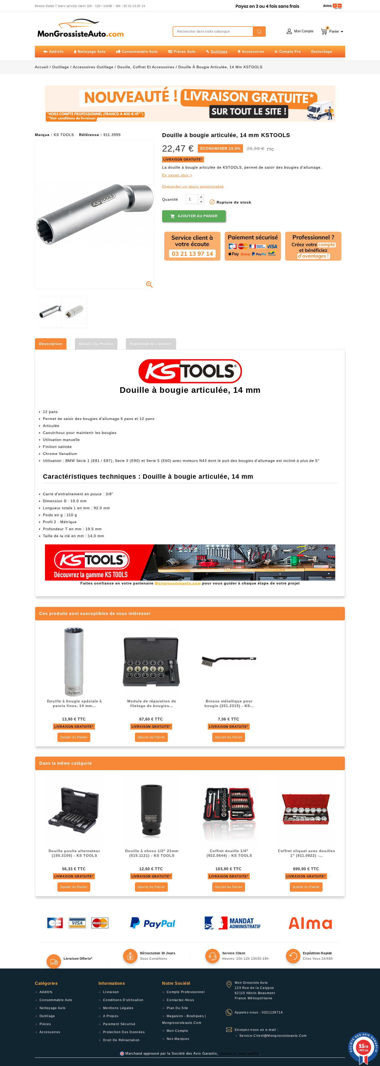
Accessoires (50, 1032)
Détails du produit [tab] (96, 344)
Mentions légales (118, 1008)
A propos (110, 1016)
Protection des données (124, 1032)
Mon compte (177, 1031)
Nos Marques (178, 1039)
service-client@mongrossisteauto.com (273, 1036)
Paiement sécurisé (119, 1024)
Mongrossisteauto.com (178, 583)
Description (50, 344)
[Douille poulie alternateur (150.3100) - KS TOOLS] (74, 811)
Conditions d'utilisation (123, 1000)
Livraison (111, 992)
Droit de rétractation (121, 1040)
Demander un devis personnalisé (193, 186)
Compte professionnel (186, 992)
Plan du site (177, 1008)
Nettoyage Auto (53, 1008)
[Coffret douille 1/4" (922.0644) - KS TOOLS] (229, 811)
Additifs (46, 992)
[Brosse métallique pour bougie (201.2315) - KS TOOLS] (229, 661)
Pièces (45, 1024)
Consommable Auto (56, 1000)
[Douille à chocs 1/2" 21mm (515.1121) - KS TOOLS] (151, 811)
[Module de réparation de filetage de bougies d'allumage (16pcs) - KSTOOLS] (151, 661)
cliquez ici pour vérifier (240, 1053)
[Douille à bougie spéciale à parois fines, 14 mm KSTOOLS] (74, 661)
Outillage (47, 1016)
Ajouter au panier (194, 216)
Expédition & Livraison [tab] (151, 344)
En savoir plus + (177, 175)
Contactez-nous (180, 1000)
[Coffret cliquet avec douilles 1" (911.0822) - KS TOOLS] (306, 811)
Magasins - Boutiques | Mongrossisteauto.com (184, 1019)
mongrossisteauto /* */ (80, 28)
